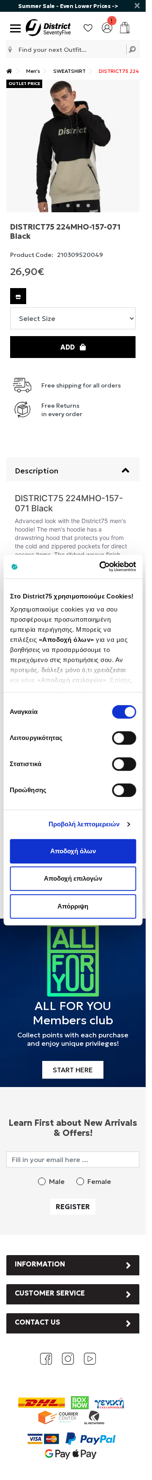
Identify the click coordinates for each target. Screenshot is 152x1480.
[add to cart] (124, 27)
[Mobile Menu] (13, 27)
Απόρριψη (72, 906)
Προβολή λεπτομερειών (84, 824)
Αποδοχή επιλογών (73, 878)
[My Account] (107, 26)
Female (99, 1181)
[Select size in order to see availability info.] (18, 296)
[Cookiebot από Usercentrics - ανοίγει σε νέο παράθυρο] (102, 566)
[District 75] (48, 26)
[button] (10, 49)
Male (57, 1181)
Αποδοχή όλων (73, 851)
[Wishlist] (88, 26)
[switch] (124, 738)
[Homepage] (9, 71)
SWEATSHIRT (69, 71)
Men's (33, 71)
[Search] (133, 49)
